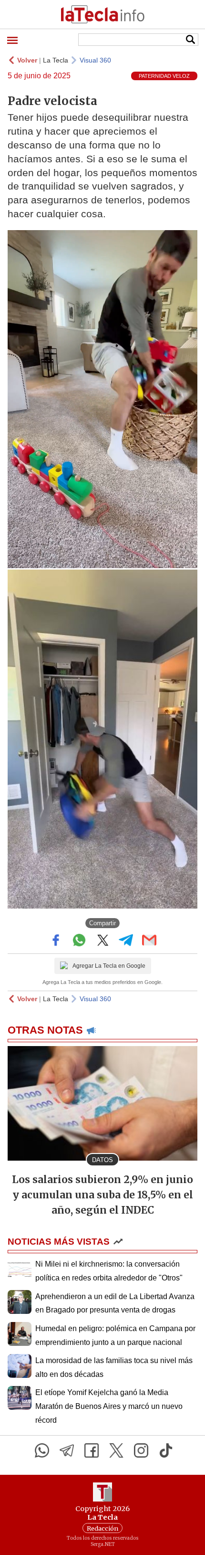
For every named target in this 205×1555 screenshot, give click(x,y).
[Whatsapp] (42, 1450)
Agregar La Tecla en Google (108, 966)
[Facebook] (91, 1450)
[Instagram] (141, 1450)
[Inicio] (102, 14)
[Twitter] (116, 1450)
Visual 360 (95, 60)
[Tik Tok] (166, 1450)
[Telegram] (67, 1450)
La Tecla (55, 60)
